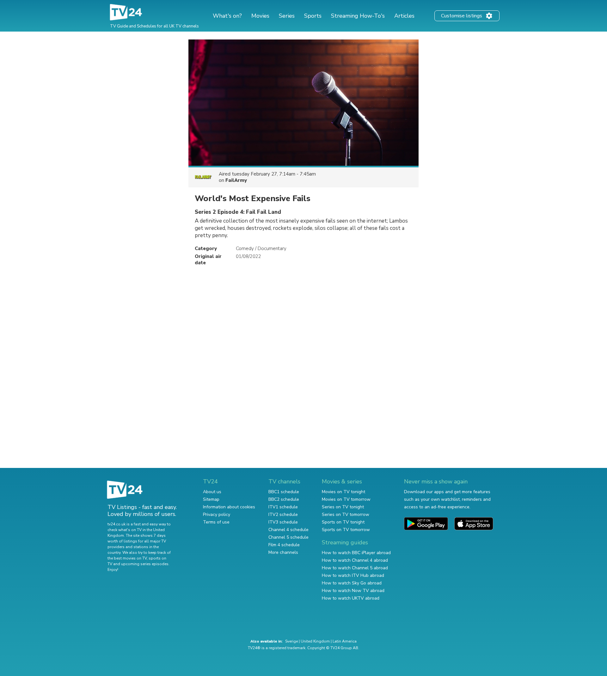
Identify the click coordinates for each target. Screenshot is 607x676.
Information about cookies (229, 507)
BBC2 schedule (283, 499)
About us (212, 492)
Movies (260, 16)
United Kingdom (315, 641)
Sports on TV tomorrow (346, 530)
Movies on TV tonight (343, 492)
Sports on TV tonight (343, 522)
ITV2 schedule (283, 514)
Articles (404, 16)
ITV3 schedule (283, 522)
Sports (313, 16)
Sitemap (211, 499)
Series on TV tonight (343, 507)
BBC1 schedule (283, 492)
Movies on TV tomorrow (346, 499)
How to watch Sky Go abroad (352, 583)
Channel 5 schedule (288, 537)
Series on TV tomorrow (345, 514)
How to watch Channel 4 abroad (355, 560)
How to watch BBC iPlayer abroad (356, 553)
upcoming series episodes (145, 563)
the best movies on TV (127, 558)
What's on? (227, 16)
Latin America (345, 641)
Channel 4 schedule (288, 530)
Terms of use (216, 522)
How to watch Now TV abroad (353, 591)
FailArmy (236, 180)
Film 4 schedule (284, 545)
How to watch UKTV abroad (350, 598)
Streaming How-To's (358, 16)
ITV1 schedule (283, 507)
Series (287, 16)
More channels (283, 552)
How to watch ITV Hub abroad (353, 575)
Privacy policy (216, 514)
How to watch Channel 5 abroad (355, 568)
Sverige (291, 641)
